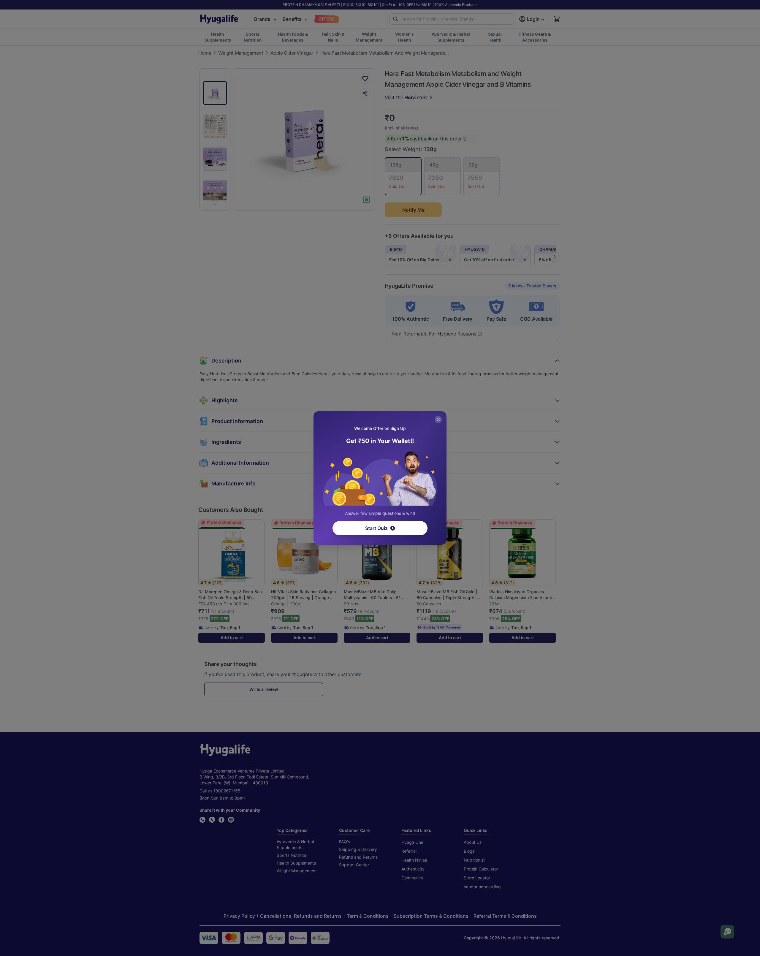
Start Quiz (376, 528)
